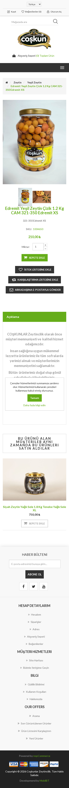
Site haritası (36, 660)
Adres (36, 629)
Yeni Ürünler (36, 738)
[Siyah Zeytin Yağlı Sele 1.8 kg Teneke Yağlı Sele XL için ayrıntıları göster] (34, 479)
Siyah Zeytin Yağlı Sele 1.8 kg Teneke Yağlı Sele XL (34, 508)
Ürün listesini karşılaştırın (36, 730)
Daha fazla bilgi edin (34, 405)
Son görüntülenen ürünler (36, 723)
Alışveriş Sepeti (36, 636)
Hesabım (36, 614)
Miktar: (26, 246)
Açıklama (13, 316)
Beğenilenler (36, 643)
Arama (36, 715)
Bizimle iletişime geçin (36, 667)
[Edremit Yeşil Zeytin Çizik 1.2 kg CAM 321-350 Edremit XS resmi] (25, 196)
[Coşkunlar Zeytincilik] (42, 196)
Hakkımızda (36, 699)
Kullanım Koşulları (36, 691)
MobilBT (44, 780)
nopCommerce (41, 755)
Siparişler (36, 621)
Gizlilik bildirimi (36, 684)
